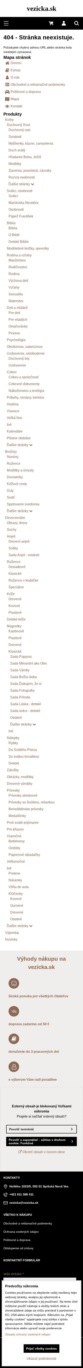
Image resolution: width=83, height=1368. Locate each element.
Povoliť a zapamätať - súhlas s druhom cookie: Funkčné (37, 1141)
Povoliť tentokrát (21, 1129)
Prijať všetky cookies (41, 1348)
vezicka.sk (41, 8)
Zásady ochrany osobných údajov (27, 1334)
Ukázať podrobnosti (41, 1358)
